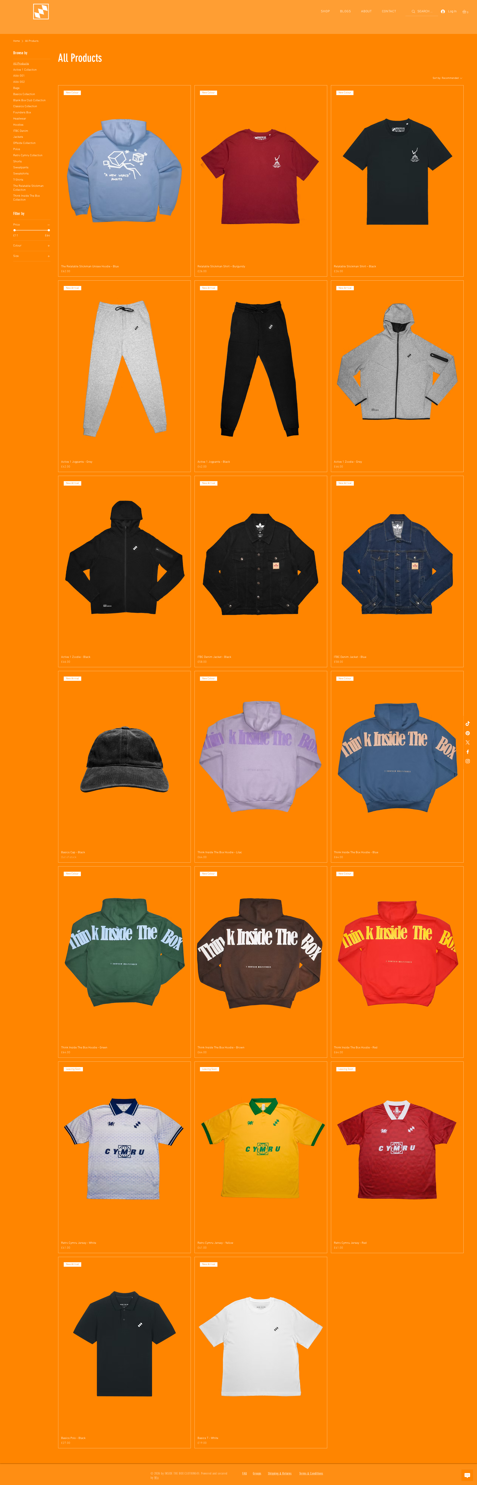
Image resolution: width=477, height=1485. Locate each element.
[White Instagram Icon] (467, 761)
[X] (467, 742)
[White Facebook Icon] (467, 752)
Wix (156, 1478)
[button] (466, 11)
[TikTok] (467, 724)
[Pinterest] (467, 733)
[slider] (14, 230)
